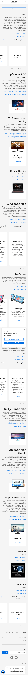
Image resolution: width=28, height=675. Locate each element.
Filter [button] (13, 9)
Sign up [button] (5, 652)
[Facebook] (11, 657)
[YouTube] (16, 657)
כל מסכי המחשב (17, 634)
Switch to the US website (14, 343)
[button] (25, 2)
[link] (14, 1)
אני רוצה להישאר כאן (14, 339)
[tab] (23, 68)
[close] (24, 329)
